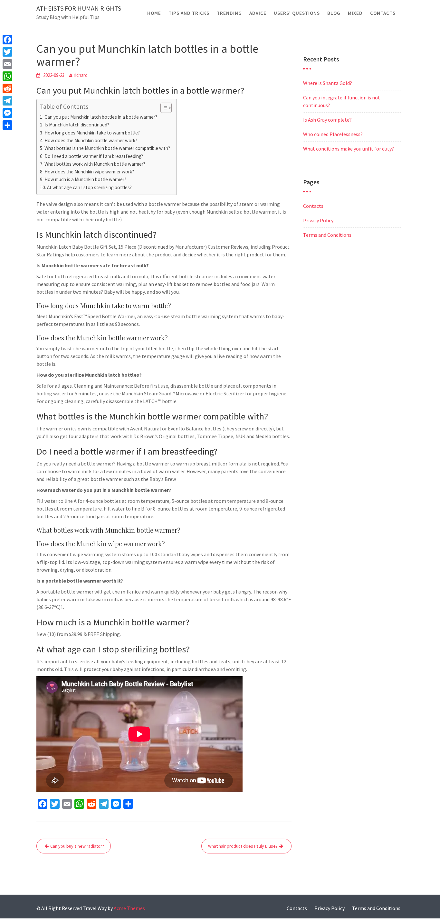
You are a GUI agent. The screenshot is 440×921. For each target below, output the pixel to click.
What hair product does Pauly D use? (243, 846)
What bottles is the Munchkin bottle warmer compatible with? (107, 148)
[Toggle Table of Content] (163, 107)
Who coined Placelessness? (333, 134)
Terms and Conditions (327, 235)
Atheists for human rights (78, 8)
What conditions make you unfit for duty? (348, 148)
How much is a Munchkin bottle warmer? (85, 179)
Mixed (355, 13)
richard (81, 75)
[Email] (7, 64)
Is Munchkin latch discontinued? (76, 125)
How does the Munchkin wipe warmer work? (89, 172)
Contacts (383, 13)
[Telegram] (7, 101)
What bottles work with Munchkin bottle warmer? (94, 164)
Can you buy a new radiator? (77, 846)
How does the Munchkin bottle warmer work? (90, 140)
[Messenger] (7, 113)
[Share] (7, 125)
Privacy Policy (318, 220)
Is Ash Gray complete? (327, 119)
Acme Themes (129, 908)
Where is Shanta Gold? (327, 83)
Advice (257, 13)
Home (154, 13)
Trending (229, 13)
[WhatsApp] (7, 76)
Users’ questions (297, 13)
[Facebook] (7, 39)
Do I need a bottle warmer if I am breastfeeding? (93, 156)
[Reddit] (7, 88)
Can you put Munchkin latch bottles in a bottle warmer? (100, 117)
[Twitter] (7, 52)
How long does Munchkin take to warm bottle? (92, 133)
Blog (333, 13)
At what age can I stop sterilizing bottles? (89, 187)
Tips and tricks (188, 13)
